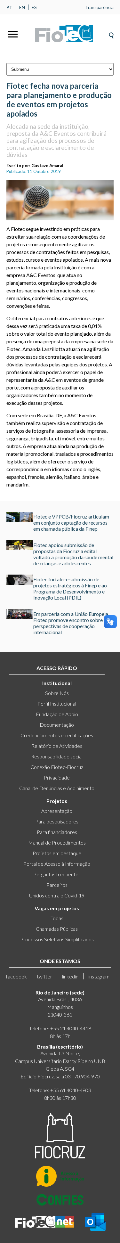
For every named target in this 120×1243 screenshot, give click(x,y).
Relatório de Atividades (56, 746)
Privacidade (57, 777)
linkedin (70, 976)
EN (22, 7)
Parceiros (57, 885)
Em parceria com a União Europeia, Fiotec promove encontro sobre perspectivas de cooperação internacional (71, 623)
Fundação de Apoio (57, 714)
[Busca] (111, 33)
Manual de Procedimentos (57, 842)
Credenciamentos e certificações (56, 735)
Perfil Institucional (56, 703)
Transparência (99, 7)
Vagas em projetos (57, 908)
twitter (44, 976)
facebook (16, 976)
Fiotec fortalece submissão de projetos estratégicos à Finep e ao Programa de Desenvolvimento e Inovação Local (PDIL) (70, 588)
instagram (98, 976)
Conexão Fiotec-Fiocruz (56, 767)
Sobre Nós (57, 693)
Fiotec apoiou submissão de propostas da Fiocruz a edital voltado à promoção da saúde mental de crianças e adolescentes (73, 554)
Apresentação (56, 811)
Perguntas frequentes (57, 874)
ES (34, 7)
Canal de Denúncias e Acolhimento (56, 788)
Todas (57, 918)
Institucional (57, 683)
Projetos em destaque (57, 853)
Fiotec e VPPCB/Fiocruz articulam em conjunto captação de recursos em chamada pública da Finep (71, 522)
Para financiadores (57, 832)
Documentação (57, 725)
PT (9, 7)
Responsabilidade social (57, 756)
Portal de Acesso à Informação (56, 864)
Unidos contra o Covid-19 (56, 895)
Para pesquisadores (56, 821)
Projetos (56, 801)
